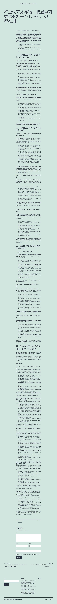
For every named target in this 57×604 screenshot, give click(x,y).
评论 (16, 533)
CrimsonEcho (20, 522)
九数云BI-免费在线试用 (29, 138)
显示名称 (17, 543)
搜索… (5, 578)
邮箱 (30, 543)
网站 (16, 548)
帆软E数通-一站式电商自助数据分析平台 (28, 3)
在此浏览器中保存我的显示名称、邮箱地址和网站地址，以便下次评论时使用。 (29, 554)
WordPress (50, 599)
